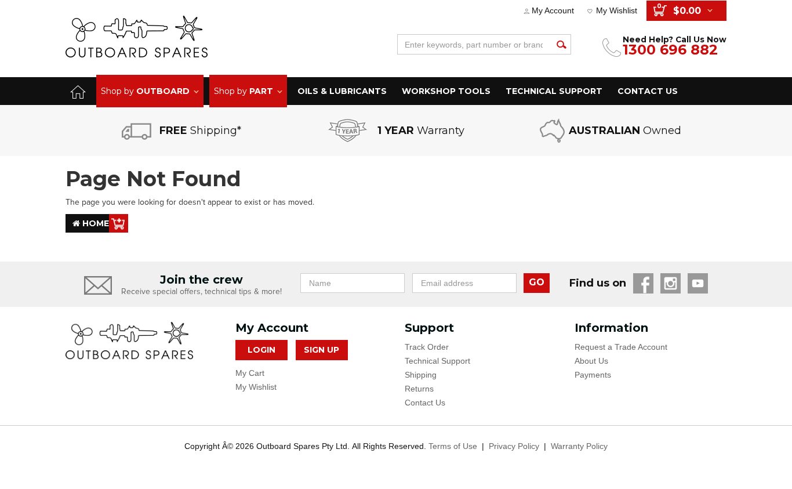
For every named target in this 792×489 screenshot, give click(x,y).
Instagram (670, 283)
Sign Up (321, 350)
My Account (553, 10)
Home (94, 223)
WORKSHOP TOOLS (446, 91)
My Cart (249, 373)
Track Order (427, 347)
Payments (593, 374)
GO (536, 282)
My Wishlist (616, 10)
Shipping (421, 374)
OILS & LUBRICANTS (342, 91)
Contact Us (425, 402)
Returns (419, 388)
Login (261, 350)
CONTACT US (647, 91)
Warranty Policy (579, 446)
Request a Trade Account (621, 347)
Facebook (643, 283)
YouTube (698, 283)
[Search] (561, 44)
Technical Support (437, 360)
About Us (591, 360)
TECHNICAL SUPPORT (554, 91)
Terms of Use (452, 446)
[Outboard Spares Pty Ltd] (137, 36)
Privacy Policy (514, 446)
